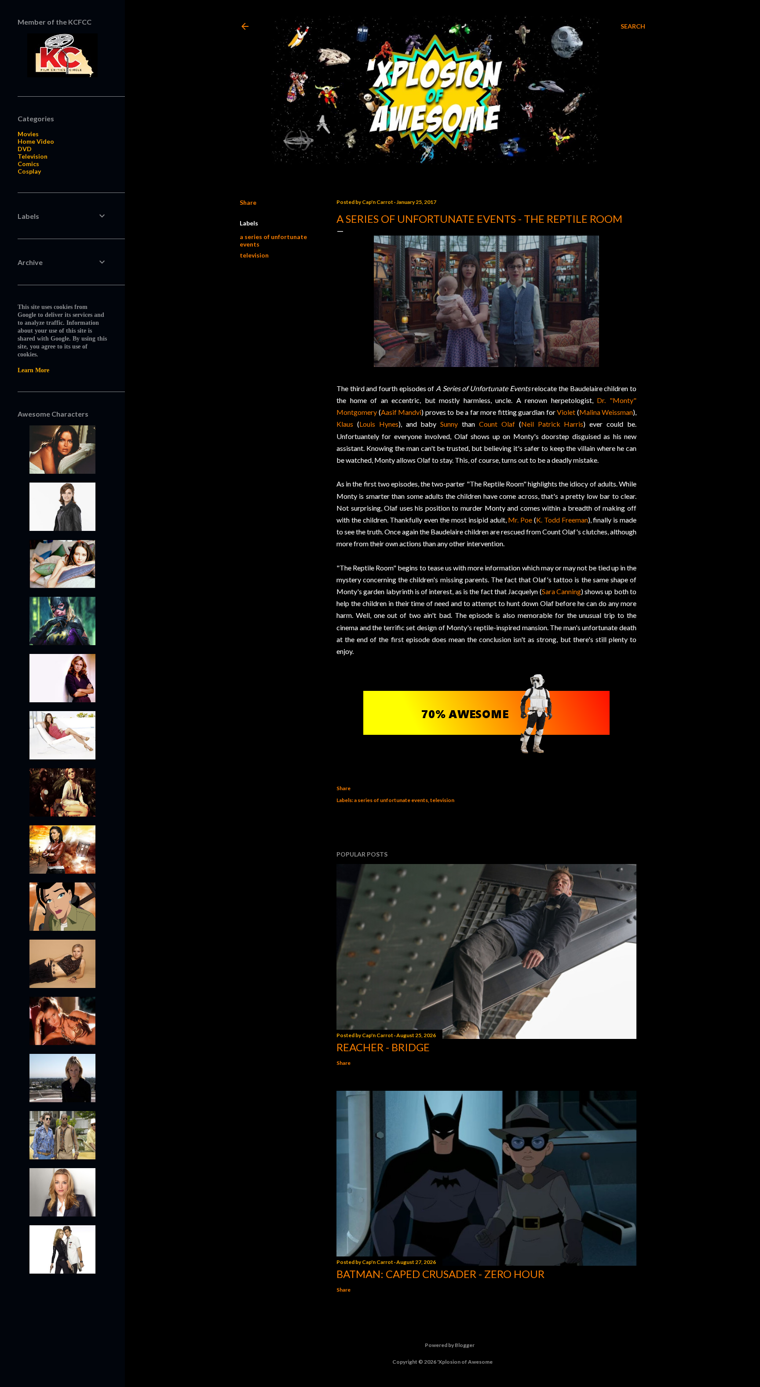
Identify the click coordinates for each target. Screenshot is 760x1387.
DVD (25, 148)
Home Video (36, 141)
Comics (28, 163)
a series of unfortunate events (391, 800)
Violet (566, 412)
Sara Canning (561, 591)
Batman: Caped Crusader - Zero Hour (440, 1273)
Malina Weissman (606, 412)
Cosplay (29, 171)
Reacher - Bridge (383, 1047)
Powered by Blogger (450, 1345)
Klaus (344, 424)
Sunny (449, 424)
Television (33, 156)
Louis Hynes (378, 424)
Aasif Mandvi (401, 412)
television (254, 255)
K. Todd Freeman (562, 520)
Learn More (33, 370)
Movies (28, 134)
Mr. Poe (520, 520)
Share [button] (248, 202)
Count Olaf (497, 424)
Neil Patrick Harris (552, 424)
